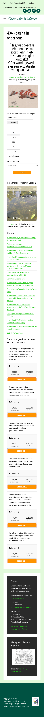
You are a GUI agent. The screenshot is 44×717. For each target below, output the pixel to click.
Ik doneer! (22, 172)
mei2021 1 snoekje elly (17, 218)
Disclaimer (14, 626)
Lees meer (11, 224)
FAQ (5, 3)
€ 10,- (14, 132)
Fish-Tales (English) (17, 3)
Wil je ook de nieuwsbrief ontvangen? (21, 114)
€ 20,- (14, 137)
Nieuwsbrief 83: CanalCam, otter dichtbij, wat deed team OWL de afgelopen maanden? (19, 266)
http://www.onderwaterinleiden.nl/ (22, 77)
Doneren (8, 7)
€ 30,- (14, 142)
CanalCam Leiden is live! (16, 279)
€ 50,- (14, 151)
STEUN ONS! (22, 379)
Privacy (24, 629)
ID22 (27, 706)
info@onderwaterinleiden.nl (21, 607)
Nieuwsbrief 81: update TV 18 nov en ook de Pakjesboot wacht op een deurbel (21, 298)
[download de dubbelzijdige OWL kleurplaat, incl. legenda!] (23, 657)
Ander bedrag (14, 156)
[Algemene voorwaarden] (21, 629)
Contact (31, 3)
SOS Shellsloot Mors (15, 333)
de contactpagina (17, 598)
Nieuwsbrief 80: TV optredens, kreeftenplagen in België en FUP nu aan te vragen (22, 307)
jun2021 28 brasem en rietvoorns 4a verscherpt (24, 218)
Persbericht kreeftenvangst (25, 7)
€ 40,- (14, 147)
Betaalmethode (13, 161)
